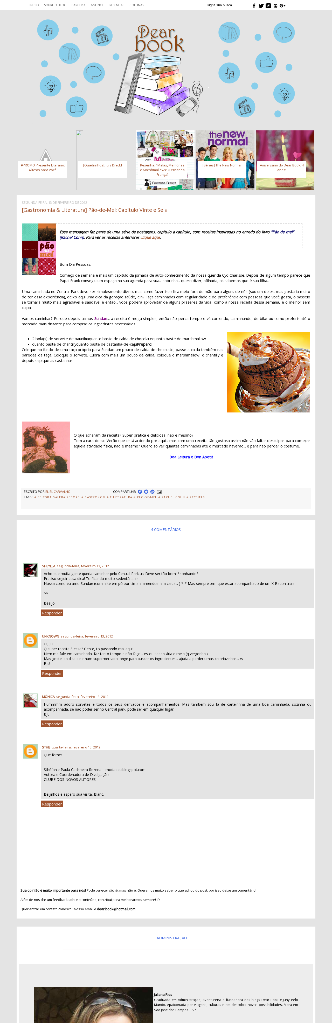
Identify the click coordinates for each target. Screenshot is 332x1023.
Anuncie (97, 5)
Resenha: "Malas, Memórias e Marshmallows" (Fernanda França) (162, 170)
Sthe (46, 747)
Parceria (79, 5)
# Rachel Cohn (171, 497)
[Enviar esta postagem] (158, 491)
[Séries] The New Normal (222, 165)
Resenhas (116, 5)
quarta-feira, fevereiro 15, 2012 (76, 747)
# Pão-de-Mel (145, 497)
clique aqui (150, 237)
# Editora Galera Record (57, 497)
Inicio (34, 5)
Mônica (48, 696)
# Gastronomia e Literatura (107, 497)
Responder (52, 612)
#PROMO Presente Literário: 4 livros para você (43, 167)
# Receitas (195, 497)
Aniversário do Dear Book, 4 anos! (282, 167)
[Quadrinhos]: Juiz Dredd (102, 165)
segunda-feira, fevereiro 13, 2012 (83, 566)
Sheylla (48, 566)
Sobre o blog (55, 5)
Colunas (136, 5)
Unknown (50, 636)
